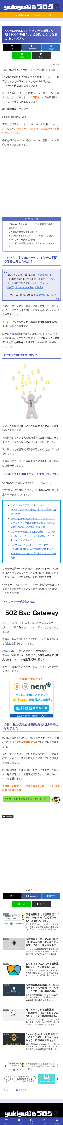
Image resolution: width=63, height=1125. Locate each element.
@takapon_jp (45, 274)
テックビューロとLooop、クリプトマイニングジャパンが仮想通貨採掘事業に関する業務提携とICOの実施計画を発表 (33, 522)
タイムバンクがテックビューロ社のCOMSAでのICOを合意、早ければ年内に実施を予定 (33, 509)
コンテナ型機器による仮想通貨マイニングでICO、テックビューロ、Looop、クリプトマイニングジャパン (33, 535)
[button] (41, 55)
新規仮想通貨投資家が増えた (24, 232)
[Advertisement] (31, 182)
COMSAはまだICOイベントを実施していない (32, 236)
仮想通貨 (9, 816)
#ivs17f (10, 287)
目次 (27, 219)
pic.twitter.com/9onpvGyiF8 (29, 287)
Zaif (14, 334)
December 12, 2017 (45, 295)
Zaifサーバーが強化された (23, 239)
